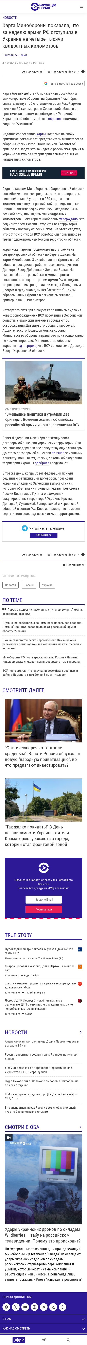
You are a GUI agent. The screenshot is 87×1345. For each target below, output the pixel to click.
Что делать (69, 173)
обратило (55, 119)
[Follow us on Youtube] (25, 1307)
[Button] (32, 72)
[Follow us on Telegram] (44, 1307)
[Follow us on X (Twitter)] (15, 1307)
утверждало (68, 219)
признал (58, 453)
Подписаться (43, 535)
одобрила (42, 463)
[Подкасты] (62, 1307)
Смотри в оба (22, 1127)
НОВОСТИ (16, 1032)
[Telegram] (43, 1340)
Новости (9, 17)
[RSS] (53, 1307)
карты (41, 134)
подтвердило (26, 345)
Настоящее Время (14, 55)
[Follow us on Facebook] (6, 1307)
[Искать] (68, 1340)
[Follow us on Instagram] (34, 1307)
